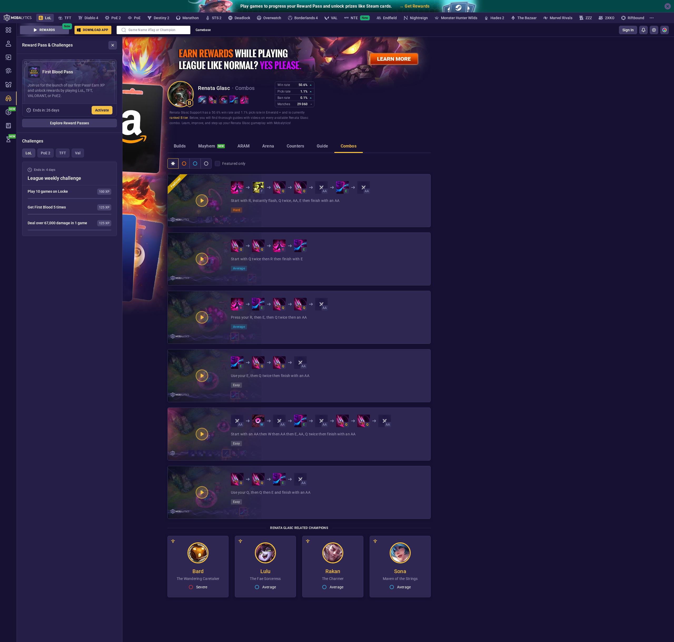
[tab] (179, 146)
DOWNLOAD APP (95, 30)
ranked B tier (179, 118)
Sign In (628, 30)
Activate (102, 110)
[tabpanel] (69, 199)
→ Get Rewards (414, 6)
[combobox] (153, 30)
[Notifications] (643, 30)
